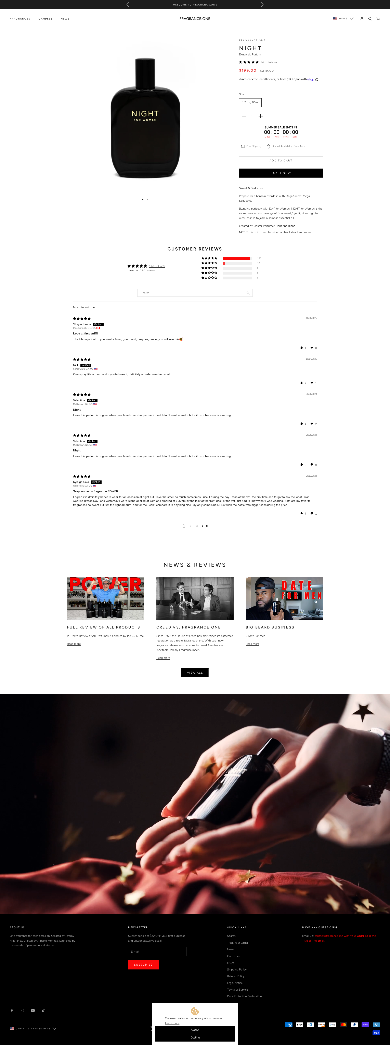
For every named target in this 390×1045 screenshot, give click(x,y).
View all (195, 673)
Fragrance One (252, 40)
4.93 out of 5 (157, 266)
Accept (195, 1030)
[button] (249, 62)
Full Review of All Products (103, 627)
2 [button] (190, 526)
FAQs (230, 963)
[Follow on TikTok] (43, 1010)
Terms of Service (237, 990)
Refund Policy (235, 976)
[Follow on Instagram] (22, 1010)
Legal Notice (235, 983)
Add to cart (281, 160)
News (230, 949)
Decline (195, 1038)
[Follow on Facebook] (12, 1010)
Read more (74, 644)
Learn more (172, 1023)
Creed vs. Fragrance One (188, 627)
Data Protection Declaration (244, 996)
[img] (82, 318)
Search (231, 936)
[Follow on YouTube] (33, 1010)
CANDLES (46, 18)
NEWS (65, 18)
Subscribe (143, 965)
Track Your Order (237, 943)
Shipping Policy (237, 969)
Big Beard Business (270, 627)
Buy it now (281, 173)
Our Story (233, 956)
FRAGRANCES (20, 18)
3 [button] (197, 526)
